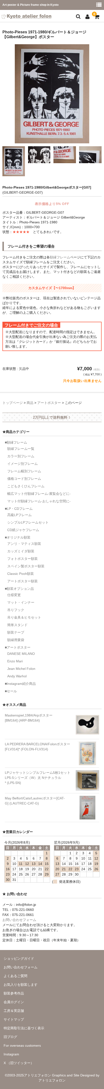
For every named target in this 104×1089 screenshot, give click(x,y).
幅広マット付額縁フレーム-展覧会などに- (39, 494)
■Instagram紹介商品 (20, 684)
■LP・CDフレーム (19, 509)
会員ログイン (14, 1002)
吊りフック (15, 610)
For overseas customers (22, 1045)
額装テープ (15, 632)
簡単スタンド (17, 625)
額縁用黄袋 (15, 640)
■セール (11, 691)
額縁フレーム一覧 (20, 449)
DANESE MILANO (21, 654)
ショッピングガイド (19, 958)
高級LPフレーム (19, 515)
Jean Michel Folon (21, 669)
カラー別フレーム (20, 456)
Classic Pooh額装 (20, 574)
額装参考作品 (14, 993)
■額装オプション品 (19, 589)
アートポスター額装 (22, 581)
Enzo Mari (15, 661)
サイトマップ (14, 1019)
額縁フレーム (60, 257)
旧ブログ (10, 1037)
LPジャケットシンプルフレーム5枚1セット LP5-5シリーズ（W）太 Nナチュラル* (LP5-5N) (37, 778)
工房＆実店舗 (14, 1011)
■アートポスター (17, 647)
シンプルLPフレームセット (28, 522)
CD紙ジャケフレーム (23, 530)
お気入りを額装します (20, 985)
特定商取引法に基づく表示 (24, 1028)
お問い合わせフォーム (19, 920)
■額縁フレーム (16, 442)
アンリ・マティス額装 (24, 544)
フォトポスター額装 (22, 559)
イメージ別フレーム (22, 464)
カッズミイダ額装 (20, 551)
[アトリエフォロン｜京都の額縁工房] (26, 15)
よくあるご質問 (15, 976)
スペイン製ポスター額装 (26, 566)
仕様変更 (14, 595)
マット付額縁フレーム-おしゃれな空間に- (39, 501)
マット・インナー (20, 602)
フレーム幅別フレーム (24, 471)
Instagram (11, 1054)
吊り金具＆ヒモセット (24, 617)
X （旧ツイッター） (19, 1063)
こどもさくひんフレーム (26, 486)
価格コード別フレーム (24, 479)
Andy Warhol (17, 676)
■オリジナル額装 (17, 537)
